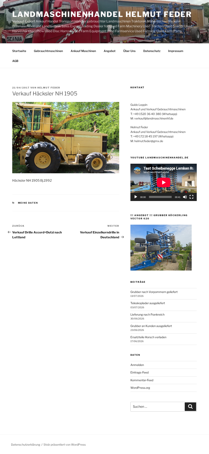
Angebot (110, 51)
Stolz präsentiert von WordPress (64, 444)
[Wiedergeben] (136, 197)
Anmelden (137, 365)
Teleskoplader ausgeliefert (147, 303)
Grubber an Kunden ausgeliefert (151, 326)
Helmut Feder (48, 87)
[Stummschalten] (185, 197)
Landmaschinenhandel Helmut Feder (102, 14)
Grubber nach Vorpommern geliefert (154, 292)
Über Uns (129, 51)
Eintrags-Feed (139, 372)
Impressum (175, 51)
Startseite (19, 51)
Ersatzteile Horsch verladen (148, 337)
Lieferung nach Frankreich (147, 314)
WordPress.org (140, 387)
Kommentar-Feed (141, 380)
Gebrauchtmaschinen (48, 51)
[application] (163, 182)
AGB (15, 61)
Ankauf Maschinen (83, 51)
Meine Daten (28, 202)
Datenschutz (151, 51)
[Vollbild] (191, 197)
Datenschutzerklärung (25, 444)
